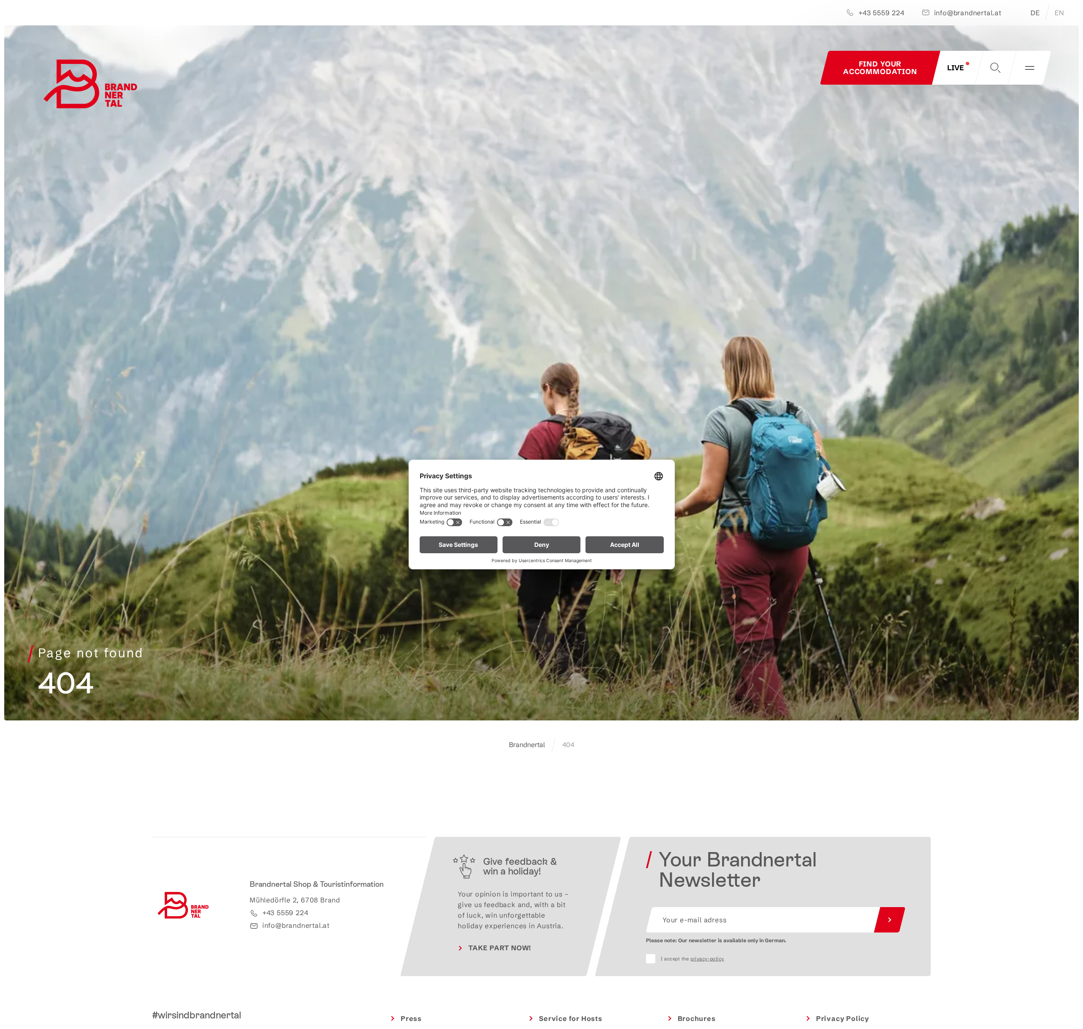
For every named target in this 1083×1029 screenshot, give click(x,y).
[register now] (889, 919)
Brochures (697, 1018)
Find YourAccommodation (880, 67)
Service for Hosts (570, 1018)
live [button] (955, 67)
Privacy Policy (842, 1018)
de (1035, 12)
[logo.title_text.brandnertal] (92, 86)
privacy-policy (707, 959)
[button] (995, 68)
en (1059, 12)
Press (411, 1018)
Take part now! (499, 947)
